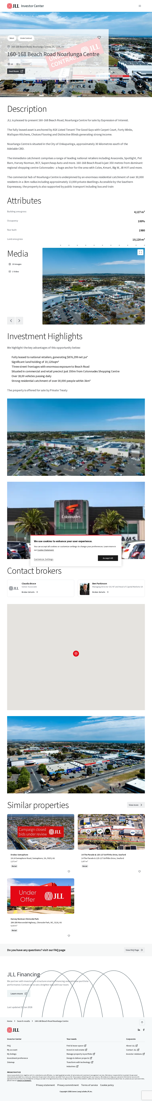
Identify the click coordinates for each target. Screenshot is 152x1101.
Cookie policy (107, 1085)
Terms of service (89, 1085)
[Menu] (140, 6)
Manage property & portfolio (79, 1054)
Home (9, 1021)
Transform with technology (78, 1062)
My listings (11, 1054)
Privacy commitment (68, 1085)
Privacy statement (45, 1085)
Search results (23, 1021)
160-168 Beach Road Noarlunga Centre (51, 1021)
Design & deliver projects (78, 1058)
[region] (76, 550)
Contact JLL (131, 1049)
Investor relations (134, 1054)
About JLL (130, 1045)
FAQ (9, 1045)
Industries (71, 1066)
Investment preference (17, 1058)
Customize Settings (43, 559)
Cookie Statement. (45, 550)
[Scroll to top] (142, 1022)
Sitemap (11, 1062)
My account (12, 1049)
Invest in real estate (75, 1049)
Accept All (108, 558)
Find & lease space (75, 1045)
